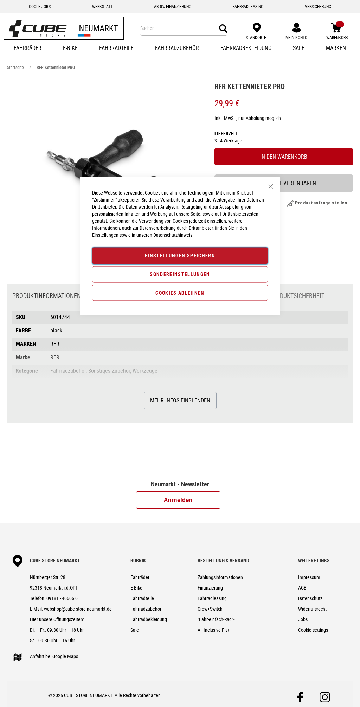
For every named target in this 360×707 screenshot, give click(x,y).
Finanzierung (210, 587)
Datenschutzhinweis (172, 234)
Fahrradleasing (212, 598)
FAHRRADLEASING (248, 6)
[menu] (180, 48)
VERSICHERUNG (318, 6)
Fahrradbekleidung (148, 619)
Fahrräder (139, 577)
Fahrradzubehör (145, 608)
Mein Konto (296, 37)
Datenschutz (310, 598)
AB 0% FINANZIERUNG (172, 6)
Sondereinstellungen (180, 273)
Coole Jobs (40, 6)
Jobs (303, 619)
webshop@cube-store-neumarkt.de (78, 608)
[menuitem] (27, 48)
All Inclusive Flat (213, 629)
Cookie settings (313, 629)
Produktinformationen (46, 295)
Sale (134, 629)
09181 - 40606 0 (62, 598)
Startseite (15, 67)
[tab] (46, 296)
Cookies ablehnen (180, 292)
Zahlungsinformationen (220, 577)
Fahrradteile (142, 598)
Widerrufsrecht (312, 608)
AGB (302, 587)
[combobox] (183, 28)
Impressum (309, 577)
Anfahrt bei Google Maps (54, 656)
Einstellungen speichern (180, 255)
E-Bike (136, 587)
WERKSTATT (102, 6)
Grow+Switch (210, 608)
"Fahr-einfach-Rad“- (216, 619)
